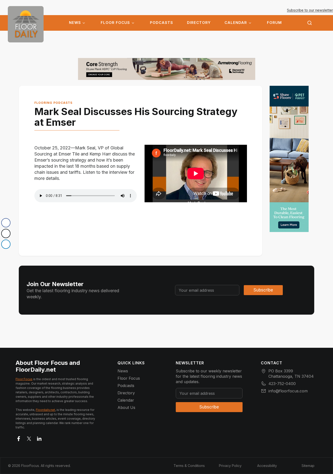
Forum (274, 22)
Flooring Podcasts (53, 103)
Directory (199, 22)
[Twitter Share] (5, 233)
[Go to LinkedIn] (39, 438)
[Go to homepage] (26, 24)
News (75, 22)
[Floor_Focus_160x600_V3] (166, 69)
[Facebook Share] (5, 222)
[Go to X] (29, 438)
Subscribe (263, 290)
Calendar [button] (236, 22)
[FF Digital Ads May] (289, 159)
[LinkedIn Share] (5, 244)
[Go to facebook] (19, 438)
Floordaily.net (45, 410)
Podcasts (161, 22)
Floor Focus (115, 22)
